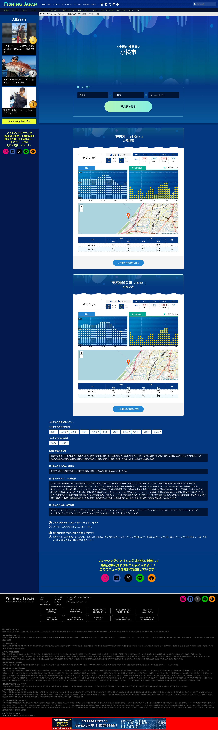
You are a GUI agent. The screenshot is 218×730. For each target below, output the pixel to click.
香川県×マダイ (124, 678)
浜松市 (9, 692)
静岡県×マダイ (188, 673)
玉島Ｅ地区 (24, 705)
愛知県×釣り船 (148, 656)
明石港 (100, 646)
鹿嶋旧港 (26, 646)
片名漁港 (5, 648)
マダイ (66, 510)
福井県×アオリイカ (178, 673)
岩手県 (66, 456)
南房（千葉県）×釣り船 (193, 654)
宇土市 (40, 697)
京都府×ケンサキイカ (64, 675)
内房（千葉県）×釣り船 (31, 656)
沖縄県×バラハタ (195, 680)
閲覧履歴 (86, 4)
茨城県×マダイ (128, 671)
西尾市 (118, 694)
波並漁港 (99, 495)
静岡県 (158, 456)
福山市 (168, 692)
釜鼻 (86, 498)
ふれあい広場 (156, 483)
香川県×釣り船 (159, 659)
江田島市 (132, 692)
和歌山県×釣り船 (120, 656)
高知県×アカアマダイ (196, 678)
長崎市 (26, 692)
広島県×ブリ (54, 678)
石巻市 (84, 692)
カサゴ (79, 510)
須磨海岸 (117, 703)
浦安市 (4, 694)
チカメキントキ (133, 510)
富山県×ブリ (107, 673)
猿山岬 (92, 495)
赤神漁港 (169, 489)
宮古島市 (203, 692)
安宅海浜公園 (167, 483)
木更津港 (68, 707)
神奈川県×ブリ (59, 673)
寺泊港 (129, 646)
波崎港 (17, 648)
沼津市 (72, 637)
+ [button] (81, 206)
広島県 (199, 456)
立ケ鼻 (201, 492)
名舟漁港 (142, 495)
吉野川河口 (81, 707)
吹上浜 (119, 707)
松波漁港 (70, 495)
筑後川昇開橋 (169, 705)
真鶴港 (57, 646)
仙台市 (128, 694)
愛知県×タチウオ (25, 675)
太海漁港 (204, 646)
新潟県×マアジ (86, 673)
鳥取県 (66, 459)
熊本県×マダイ (108, 680)
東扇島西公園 (160, 703)
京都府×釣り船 (195, 656)
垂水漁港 (209, 705)
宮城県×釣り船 (205, 656)
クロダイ (91, 513)
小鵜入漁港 (98, 498)
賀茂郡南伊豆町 (187, 637)
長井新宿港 (155, 646)
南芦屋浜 (174, 703)
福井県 (63, 443)
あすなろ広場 (166, 486)
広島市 (139, 637)
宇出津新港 (178, 483)
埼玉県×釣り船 (45, 659)
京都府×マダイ (83, 675)
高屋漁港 (161, 492)
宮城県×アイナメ (57, 671)
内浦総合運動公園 (155, 498)
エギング (24, 10)
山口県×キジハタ (87, 678)
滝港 (58, 483)
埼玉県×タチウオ (165, 671)
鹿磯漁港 (155, 486)
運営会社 (58, 604)
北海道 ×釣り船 (26, 659)
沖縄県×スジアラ (175, 680)
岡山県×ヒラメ (25, 678)
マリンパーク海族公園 (121, 492)
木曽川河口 (48, 705)
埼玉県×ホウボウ (176, 671)
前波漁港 (62, 492)
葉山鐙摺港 (193, 646)
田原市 (104, 694)
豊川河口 (91, 705)
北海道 (53, 456)
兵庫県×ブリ (119, 675)
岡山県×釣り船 (54, 659)
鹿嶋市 (30, 637)
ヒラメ (63, 513)
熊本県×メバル (127, 680)
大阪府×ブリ (111, 675)
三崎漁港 (130, 707)
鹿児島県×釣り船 (102, 659)
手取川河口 (133, 486)
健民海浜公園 (177, 486)
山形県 (85, 456)
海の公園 (154, 705)
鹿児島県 (144, 459)
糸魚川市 (20, 697)
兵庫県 (177, 456)
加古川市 (50, 697)
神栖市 (179, 637)
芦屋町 (142, 694)
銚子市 (4, 640)
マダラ (136, 513)
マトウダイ (55, 513)
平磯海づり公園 (201, 705)
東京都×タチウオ (17, 673)
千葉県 (113, 456)
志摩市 (122, 692)
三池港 (154, 703)
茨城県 (119, 456)
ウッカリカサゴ (89, 510)
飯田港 (192, 483)
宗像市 (11, 637)
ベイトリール (120, 10)
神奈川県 (105, 456)
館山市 (76, 637)
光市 (145, 694)
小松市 (59, 471)
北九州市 (101, 637)
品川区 (153, 637)
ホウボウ (180, 510)
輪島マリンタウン (57, 489)
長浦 (91, 498)
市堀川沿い (169, 646)
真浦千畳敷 (134, 498)
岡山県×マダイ (16, 678)
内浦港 (81, 486)
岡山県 (53, 459)
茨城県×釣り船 (100, 656)
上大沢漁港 (108, 498)
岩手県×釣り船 (131, 659)
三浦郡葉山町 (201, 637)
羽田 (82, 705)
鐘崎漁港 (14, 646)
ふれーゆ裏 (71, 705)
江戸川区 (169, 637)
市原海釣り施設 (209, 707)
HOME (44, 4)
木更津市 (62, 692)
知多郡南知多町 (123, 637)
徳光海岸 (198, 489)
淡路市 (72, 692)
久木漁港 (153, 489)
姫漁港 (194, 486)
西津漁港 (22, 648)
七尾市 (104, 432)
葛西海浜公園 (95, 703)
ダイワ (131, 10)
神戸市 (93, 692)
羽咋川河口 (89, 486)
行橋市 (154, 694)
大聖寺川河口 (100, 486)
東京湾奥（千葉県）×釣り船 (47, 656)
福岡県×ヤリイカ (17, 680)
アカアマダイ (121, 510)
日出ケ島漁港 (191, 495)
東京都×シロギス (28, 673)
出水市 (74, 697)
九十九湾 (138, 489)
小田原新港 (45, 646)
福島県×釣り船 (140, 659)
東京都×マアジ (6, 673)
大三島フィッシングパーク (179, 707)
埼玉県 (34, 631)
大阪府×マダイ (93, 675)
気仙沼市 (184, 694)
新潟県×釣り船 (167, 656)
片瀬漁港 (201, 707)
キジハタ (58, 510)
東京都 (98, 456)
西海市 (168, 694)
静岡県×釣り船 (81, 656)
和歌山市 (62, 637)
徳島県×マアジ (105, 678)
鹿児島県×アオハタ (163, 680)
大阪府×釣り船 (176, 656)
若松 (3, 705)
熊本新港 (147, 707)
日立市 (40, 637)
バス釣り (43, 10)
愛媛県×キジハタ (173, 678)
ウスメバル (100, 510)
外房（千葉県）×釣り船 (122, 654)
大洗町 (41, 694)
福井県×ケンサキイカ (155, 673)
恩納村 (123, 694)
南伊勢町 (36, 694)
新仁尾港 (195, 707)
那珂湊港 (186, 646)
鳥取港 (9, 707)
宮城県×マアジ (47, 671)
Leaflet (158, 233)
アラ (98, 513)
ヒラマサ (114, 513)
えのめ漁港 (71, 492)
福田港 (112, 703)
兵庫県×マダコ (137, 675)
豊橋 (29, 707)
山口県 (59, 459)
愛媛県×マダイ (155, 678)
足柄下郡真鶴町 (84, 637)
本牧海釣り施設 (16, 703)
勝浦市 (44, 637)
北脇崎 (72, 498)
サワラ (84, 513)
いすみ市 (25, 637)
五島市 (50, 694)
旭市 (130, 637)
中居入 (176, 489)
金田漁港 (140, 646)
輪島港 (145, 489)
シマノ (138, 10)
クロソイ (144, 510)
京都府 (192, 456)
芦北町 (61, 694)
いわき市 (66, 694)
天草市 (198, 692)
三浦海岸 (168, 703)
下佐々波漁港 (128, 489)
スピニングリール (107, 10)
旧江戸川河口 (130, 703)
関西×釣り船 (14, 654)
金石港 (138, 483)
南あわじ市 (79, 697)
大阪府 (171, 456)
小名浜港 (59, 703)
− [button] (81, 209)
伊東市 (91, 637)
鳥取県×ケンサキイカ (179, 675)
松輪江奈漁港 (117, 646)
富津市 (67, 637)
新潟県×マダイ (68, 673)
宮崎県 (137, 459)
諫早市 (44, 697)
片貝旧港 (162, 646)
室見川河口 (187, 705)
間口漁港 (20, 646)
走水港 (105, 646)
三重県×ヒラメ (52, 675)
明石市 (96, 637)
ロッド (95, 10)
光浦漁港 (65, 498)
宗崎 (122, 498)
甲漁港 (134, 495)
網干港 (190, 707)
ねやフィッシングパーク (140, 492)
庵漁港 (153, 492)
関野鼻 (85, 495)
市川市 (190, 694)
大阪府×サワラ (102, 675)
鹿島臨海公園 (71, 489)
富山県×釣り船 (121, 659)
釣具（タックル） (84, 10)
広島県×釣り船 (158, 656)
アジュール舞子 (85, 703)
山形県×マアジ (77, 671)
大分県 (130, 459)
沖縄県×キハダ (185, 680)
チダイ (121, 513)
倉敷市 (60, 697)
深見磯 (174, 495)
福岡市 (116, 637)
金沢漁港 (32, 646)
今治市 (20, 694)
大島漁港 (110, 489)
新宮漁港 (74, 707)
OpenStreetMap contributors (170, 233)
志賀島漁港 (157, 707)
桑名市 (194, 694)
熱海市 (148, 637)
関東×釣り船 (6, 654)
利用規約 (70, 599)
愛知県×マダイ (15, 675)
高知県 (79, 459)
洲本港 (87, 707)
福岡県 (104, 459)
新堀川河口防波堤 (87, 483)
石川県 (139, 456)
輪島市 (115, 432)
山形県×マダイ (67, 671)
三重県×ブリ (34, 675)
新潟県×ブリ (77, 673)
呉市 (114, 692)
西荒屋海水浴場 (145, 486)
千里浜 (186, 483)
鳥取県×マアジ (191, 675)
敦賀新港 (176, 705)
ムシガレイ (105, 513)
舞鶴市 (150, 694)
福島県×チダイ (118, 671)
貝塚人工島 (66, 703)
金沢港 (53, 483)
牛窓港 (193, 705)
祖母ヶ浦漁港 (56, 495)
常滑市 (154, 692)
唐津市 (173, 692)
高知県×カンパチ (184, 678)
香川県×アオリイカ (135, 678)
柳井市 (30, 697)
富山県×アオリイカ (97, 673)
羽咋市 (135, 432)
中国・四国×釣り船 (46, 654)
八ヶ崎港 (172, 498)
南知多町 (25, 694)
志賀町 (63, 432)
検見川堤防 (160, 705)
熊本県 (124, 459)
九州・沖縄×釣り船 (58, 654)
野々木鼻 (201, 495)
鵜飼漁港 (185, 492)
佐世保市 (192, 692)
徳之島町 (178, 694)
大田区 (175, 637)
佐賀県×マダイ (40, 680)
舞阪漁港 (36, 703)
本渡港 (14, 707)
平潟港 (175, 646)
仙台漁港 (34, 707)
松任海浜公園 (56, 486)
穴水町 (94, 432)
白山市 (156, 432)
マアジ (72, 510)
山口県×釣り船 (35, 659)
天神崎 (149, 705)
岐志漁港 (90, 646)
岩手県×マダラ (20, 671)
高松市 (159, 694)
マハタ (187, 510)
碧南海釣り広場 (40, 705)
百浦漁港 (184, 489)
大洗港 (199, 646)
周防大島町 (19, 692)
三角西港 (106, 707)
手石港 (85, 646)
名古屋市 (109, 692)
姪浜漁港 (11, 648)
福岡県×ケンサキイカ (29, 680)
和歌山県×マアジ (158, 675)
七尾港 (97, 483)
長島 (52, 498)
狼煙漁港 (109, 486)
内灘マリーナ (107, 483)
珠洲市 (125, 432)
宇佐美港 (110, 646)
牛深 (151, 707)
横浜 (32, 703)
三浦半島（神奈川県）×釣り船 (87, 654)
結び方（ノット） (69, 10)
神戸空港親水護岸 (59, 707)
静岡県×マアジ (207, 673)
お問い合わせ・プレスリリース (77, 602)
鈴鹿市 (109, 694)
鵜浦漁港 (169, 492)
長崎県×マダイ (74, 680)
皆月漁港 (161, 489)
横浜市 (15, 637)
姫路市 (67, 692)
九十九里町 (77, 692)
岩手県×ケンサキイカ (8, 671)
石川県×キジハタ (134, 673)
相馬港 (149, 703)
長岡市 (208, 637)
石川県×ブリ (125, 673)
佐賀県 (111, 459)
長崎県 (117, 459)
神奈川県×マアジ (38, 673)
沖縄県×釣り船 (186, 656)
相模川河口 (211, 703)
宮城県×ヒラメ (37, 671)
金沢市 (146, 432)
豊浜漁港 (48, 703)
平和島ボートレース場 (189, 703)
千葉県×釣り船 (71, 656)
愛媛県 (98, 459)
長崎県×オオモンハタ (96, 680)
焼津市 (86, 694)
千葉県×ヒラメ (195, 671)
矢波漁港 (158, 495)
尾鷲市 (35, 697)
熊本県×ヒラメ (117, 680)
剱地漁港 (78, 495)
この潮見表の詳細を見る (128, 263)
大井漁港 (210, 646)
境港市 (9, 640)
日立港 (86, 705)
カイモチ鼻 (107, 492)
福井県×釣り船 (129, 656)
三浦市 (20, 637)
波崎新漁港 (31, 705)
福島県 (92, 456)
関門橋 (113, 705)
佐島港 (95, 646)
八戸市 (137, 694)
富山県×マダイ (116, 673)
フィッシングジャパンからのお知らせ (79, 597)
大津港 (78, 703)
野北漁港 (205, 703)
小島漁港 (124, 707)
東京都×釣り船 (109, 656)
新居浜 (11, 710)
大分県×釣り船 (168, 659)
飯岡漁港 (52, 646)
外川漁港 (180, 646)
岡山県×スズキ (6, 678)
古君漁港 (194, 492)
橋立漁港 (123, 483)
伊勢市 (9, 694)
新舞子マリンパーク (140, 703)
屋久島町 (210, 694)
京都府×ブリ (75, 675)
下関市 (50, 692)
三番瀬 (23, 703)
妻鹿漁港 (136, 707)
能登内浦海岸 (96, 492)
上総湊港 (74, 646)
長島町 (187, 692)
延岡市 (118, 692)
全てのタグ (78, 4)
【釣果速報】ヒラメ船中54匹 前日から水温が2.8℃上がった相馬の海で (19, 49)
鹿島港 (28, 703)
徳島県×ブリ (96, 678)
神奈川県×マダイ (49, 673)
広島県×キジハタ (45, 678)
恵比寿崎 (79, 498)
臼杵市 (114, 694)
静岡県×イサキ (198, 673)
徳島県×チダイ (114, 678)
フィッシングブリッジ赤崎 (87, 489)
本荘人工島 (16, 710)
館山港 (142, 707)
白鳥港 (191, 489)
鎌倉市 (134, 637)
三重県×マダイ (43, 675)
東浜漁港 (143, 498)
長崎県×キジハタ (84, 680)
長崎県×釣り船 (112, 659)
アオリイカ (110, 510)
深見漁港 (127, 495)
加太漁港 (73, 703)
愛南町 (72, 694)
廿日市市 (204, 694)
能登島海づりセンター (70, 483)
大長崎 (116, 498)
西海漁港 (145, 483)
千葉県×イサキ (205, 671)
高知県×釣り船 (73, 659)
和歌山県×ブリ (168, 675)
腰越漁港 (62, 646)
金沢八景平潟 (147, 646)
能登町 (53, 432)
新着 (49, 4)
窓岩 (127, 498)
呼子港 (55, 705)
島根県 (72, 459)
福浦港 (117, 486)
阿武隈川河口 (130, 705)
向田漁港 (124, 486)
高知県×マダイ (207, 678)
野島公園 (102, 703)
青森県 (59, 456)
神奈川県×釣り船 (62, 656)
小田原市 (50, 637)
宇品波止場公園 (165, 707)
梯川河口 (131, 483)
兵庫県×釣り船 (139, 656)
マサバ (194, 510)
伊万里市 (14, 694)
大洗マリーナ (16, 705)
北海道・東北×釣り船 (70, 654)
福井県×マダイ (167, 673)
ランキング (56, 4)
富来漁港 (65, 486)
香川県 (85, 459)
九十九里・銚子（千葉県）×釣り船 (13, 656)
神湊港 (4, 646)
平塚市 (212, 637)
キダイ (69, 513)
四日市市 (144, 692)
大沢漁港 (181, 495)
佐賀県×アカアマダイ (62, 680)
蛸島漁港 (118, 489)
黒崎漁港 (73, 486)
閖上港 (108, 703)
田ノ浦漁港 (41, 707)
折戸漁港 (166, 495)
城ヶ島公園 (112, 707)
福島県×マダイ (99, 671)
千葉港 (101, 707)
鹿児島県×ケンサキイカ (150, 680)
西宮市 (64, 697)
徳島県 (91, 459)
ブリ (52, 510)
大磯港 (52, 707)
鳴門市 (41, 692)
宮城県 (79, 456)
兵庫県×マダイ (128, 675)
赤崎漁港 (187, 486)
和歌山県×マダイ (147, 675)
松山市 (164, 692)
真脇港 (57, 498)
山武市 (194, 637)
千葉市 (76, 694)
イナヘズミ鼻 (118, 495)
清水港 (123, 703)
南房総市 (56, 637)
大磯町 (81, 694)
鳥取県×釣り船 (16, 659)
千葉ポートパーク (140, 705)
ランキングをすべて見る (19, 121)
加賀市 (73, 432)
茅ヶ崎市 (209, 692)
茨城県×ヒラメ (145, 671)
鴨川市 (35, 637)
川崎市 (26, 697)
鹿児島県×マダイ (137, 680)
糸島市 (107, 637)
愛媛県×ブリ (164, 678)
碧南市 (164, 694)
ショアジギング (54, 10)
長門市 (90, 694)
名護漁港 (118, 705)
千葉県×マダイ (186, 671)
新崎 (64, 495)
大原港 (9, 646)
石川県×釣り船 (178, 659)
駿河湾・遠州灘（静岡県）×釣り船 (157, 654)
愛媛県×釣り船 (63, 659)
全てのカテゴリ (67, 4)
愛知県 (152, 456)
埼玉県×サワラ (155, 671)
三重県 (164, 456)
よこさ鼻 (150, 495)
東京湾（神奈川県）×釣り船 (137, 654)
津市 (183, 692)
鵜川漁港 (86, 492)
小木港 (115, 483)
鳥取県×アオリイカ (202, 675)
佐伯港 (18, 707)
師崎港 (124, 705)
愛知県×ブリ (6, 675)
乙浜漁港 (134, 646)
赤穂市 (11, 697)
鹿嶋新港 (68, 646)
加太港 (80, 646)
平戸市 (89, 692)
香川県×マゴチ (145, 678)
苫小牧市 (5, 697)
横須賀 (181, 705)
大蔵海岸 (8, 705)
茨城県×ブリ (137, 671)
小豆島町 (138, 692)
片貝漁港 (199, 703)
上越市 (69, 697)
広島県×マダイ (35, 678)
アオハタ (164, 510)
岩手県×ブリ (29, 671)
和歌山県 (185, 456)
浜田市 (46, 694)
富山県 (53, 443)
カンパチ (76, 513)
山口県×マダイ (77, 678)
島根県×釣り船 (150, 659)
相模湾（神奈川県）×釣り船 (105, 654)
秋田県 (72, 456)
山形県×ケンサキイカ (88, 671)
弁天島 (79, 492)
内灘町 (84, 432)
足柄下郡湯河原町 (160, 637)
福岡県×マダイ (6, 680)
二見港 (179, 703)
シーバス (15, 10)
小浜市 (111, 637)
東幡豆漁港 (24, 707)
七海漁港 (107, 495)
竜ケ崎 (165, 498)
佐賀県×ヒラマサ (51, 680)
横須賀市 (5, 637)
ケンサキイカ (154, 510)
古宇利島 (23, 710)
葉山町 (173, 694)
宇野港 (54, 703)
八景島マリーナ (62, 705)
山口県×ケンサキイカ (65, 678)
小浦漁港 (177, 492)
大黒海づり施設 (99, 705)
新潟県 (126, 456)
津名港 (47, 707)
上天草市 (56, 694)
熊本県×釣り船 (82, 659)
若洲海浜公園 (6, 703)
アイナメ (128, 513)
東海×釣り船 (22, 654)
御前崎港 (107, 705)
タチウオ (172, 510)
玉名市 (15, 697)
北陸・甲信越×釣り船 (33, 654)
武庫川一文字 (94, 707)
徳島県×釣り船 (92, 659)
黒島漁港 (54, 492)
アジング (33, 10)
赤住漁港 (102, 489)
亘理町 (95, 694)
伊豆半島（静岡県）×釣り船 (177, 654)
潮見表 (93, 4)
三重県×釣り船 (6, 659)
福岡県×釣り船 (90, 656)
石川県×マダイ (144, 673)
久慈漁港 (38, 646)
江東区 (143, 637)
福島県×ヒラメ (109, 671)
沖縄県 (151, 459)
